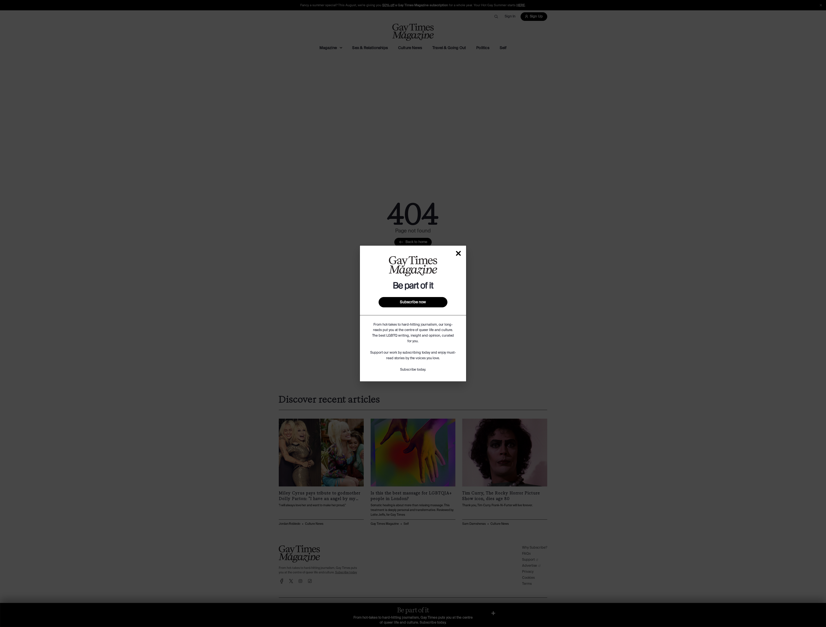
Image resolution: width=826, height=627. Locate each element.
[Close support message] (458, 253)
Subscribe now (413, 302)
